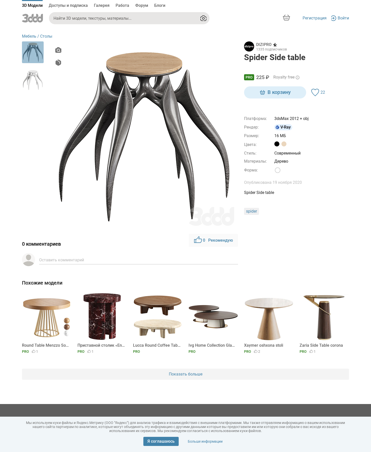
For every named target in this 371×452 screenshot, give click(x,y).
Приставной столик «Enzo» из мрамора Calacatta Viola (101, 345)
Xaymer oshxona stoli (263, 345)
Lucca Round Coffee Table (157, 345)
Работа (122, 5)
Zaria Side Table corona (321, 345)
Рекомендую (218, 240)
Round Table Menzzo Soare (46, 345)
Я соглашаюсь (161, 441)
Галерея (102, 5)
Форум (141, 5)
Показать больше (185, 374)
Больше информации (205, 441)
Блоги (159, 5)
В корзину (279, 92)
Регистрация (315, 18)
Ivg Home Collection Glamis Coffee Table (212, 345)
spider (251, 211)
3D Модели (32, 5)
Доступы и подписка (68, 5)
